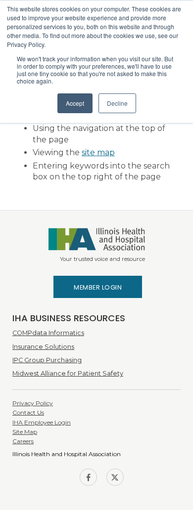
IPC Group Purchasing (47, 360)
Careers (23, 441)
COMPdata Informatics (48, 333)
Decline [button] (117, 103)
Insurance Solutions (43, 346)
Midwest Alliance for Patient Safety (67, 373)
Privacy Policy (32, 403)
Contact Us (28, 412)
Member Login (98, 287)
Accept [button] (75, 103)
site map (98, 152)
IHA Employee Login (41, 422)
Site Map (24, 431)
